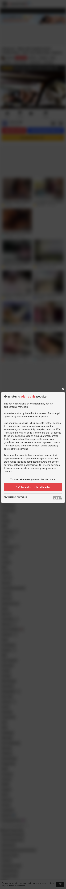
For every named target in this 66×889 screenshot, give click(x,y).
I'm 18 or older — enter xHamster (33, 487)
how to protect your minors (15, 497)
